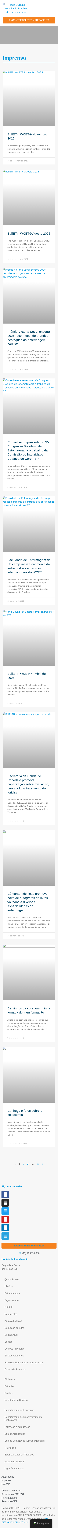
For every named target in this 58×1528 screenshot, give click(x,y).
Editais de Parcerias (15, 1369)
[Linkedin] (5, 1227)
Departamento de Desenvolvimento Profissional (23, 1418)
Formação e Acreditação (17, 1427)
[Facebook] (5, 1194)
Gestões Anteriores (14, 1348)
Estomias (9, 1386)
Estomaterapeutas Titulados (19, 1454)
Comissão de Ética (14, 1328)
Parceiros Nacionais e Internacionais (23, 1362)
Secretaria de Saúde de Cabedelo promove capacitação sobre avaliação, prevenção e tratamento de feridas (28, 784)
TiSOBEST (10, 1447)
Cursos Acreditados (14, 1434)
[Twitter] (5, 1211)
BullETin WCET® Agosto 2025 (28, 233)
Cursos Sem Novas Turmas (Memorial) (24, 1441)
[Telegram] (5, 1236)
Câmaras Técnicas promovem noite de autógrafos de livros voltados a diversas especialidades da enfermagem (28, 902)
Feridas (8, 1393)
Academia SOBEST (15, 1461)
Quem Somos (11, 1279)
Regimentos (10, 1314)
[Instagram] (5, 1203)
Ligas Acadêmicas (14, 1468)
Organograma (11, 1300)
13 (38, 1164)
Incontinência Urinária (16, 1400)
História (8, 1286)
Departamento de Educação (19, 1410)
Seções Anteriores (14, 1355)
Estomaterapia (12, 1293)
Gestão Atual (11, 1335)
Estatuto (8, 1307)
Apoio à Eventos (13, 1321)
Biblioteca (9, 1379)
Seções (8, 1341)
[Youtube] (5, 1219)
